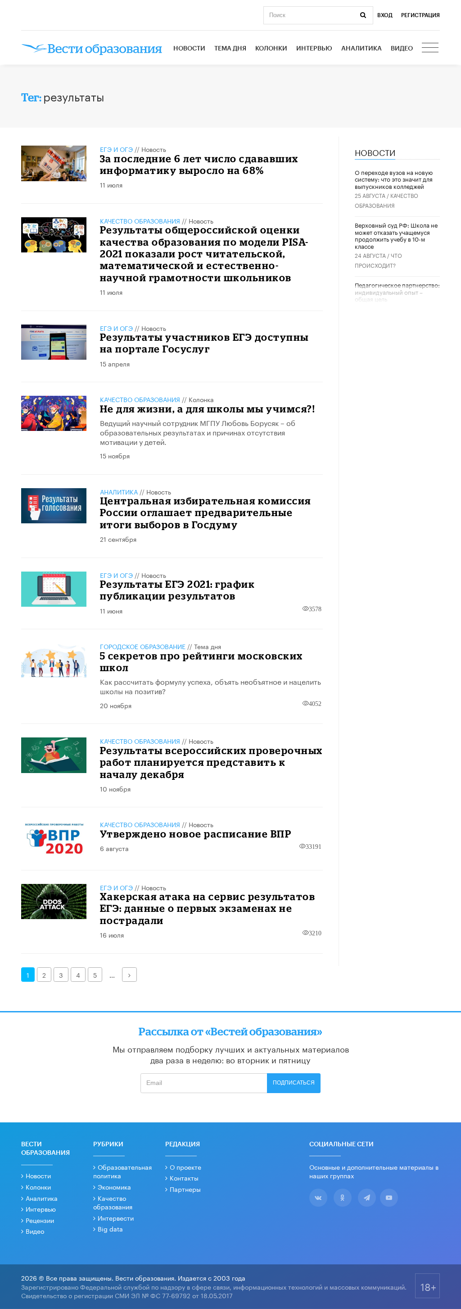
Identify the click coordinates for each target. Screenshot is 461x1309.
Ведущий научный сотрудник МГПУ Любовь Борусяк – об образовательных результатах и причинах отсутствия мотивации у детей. (197, 431)
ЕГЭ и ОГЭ (116, 149)
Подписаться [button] (294, 1083)
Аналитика (361, 49)
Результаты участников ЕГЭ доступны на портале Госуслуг (204, 342)
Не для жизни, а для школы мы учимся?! (207, 408)
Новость (153, 149)
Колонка (201, 399)
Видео (402, 49)
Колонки (271, 49)
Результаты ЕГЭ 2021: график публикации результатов (177, 589)
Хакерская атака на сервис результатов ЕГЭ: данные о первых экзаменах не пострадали (208, 908)
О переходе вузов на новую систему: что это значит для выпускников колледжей (394, 178)
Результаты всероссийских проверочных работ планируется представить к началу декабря (211, 762)
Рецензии (40, 1220)
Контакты (184, 1177)
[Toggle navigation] (431, 49)
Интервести (116, 1217)
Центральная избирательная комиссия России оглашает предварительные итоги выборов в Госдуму (205, 512)
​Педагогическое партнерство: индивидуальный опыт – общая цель (397, 291)
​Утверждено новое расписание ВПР (196, 833)
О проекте (185, 1167)
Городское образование (142, 646)
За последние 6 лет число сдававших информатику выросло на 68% (199, 164)
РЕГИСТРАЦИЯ (420, 15)
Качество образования (140, 220)
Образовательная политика (122, 1171)
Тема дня (230, 49)
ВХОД (385, 15)
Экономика (114, 1186)
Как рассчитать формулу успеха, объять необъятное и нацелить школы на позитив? (210, 685)
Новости (189, 49)
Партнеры (185, 1189)
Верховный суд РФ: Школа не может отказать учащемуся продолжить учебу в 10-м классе (396, 235)
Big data (110, 1228)
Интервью (314, 49)
